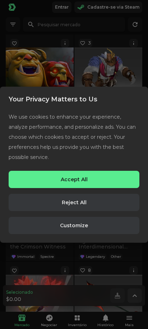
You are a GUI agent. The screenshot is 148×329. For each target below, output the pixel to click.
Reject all (74, 202)
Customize (74, 225)
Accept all (74, 179)
